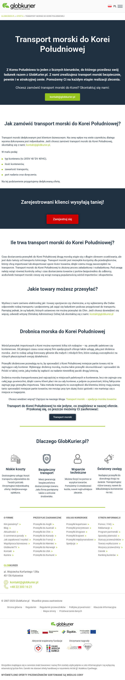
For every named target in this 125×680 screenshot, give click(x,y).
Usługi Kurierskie (76, 517)
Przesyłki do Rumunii (43, 555)
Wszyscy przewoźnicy (109, 547)
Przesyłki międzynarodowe (79, 539)
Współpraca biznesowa (15, 543)
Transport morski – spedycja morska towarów (91, 399)
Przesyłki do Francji (43, 539)
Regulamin (31, 607)
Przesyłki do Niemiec (43, 543)
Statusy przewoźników (109, 539)
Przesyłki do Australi (43, 528)
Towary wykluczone (108, 543)
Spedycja (70, 543)
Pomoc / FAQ (104, 524)
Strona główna (14, 607)
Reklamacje (104, 528)
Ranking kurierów (107, 555)
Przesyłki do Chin (41, 532)
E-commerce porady (14, 536)
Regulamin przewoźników (53, 607)
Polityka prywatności (79, 607)
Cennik (101, 551)
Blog (6, 528)
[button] (112, 6)
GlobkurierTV (10, 547)
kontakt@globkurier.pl (38, 144)
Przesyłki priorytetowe (77, 528)
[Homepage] (26, 6)
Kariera (7, 555)
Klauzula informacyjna (105, 607)
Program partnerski (108, 532)
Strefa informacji (109, 517)
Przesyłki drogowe (75, 532)
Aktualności (10, 532)
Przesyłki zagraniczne (47, 517)
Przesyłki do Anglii (42, 524)
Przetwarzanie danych (70, 611)
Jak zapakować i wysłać (16, 539)
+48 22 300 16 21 (21, 587)
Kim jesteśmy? (11, 524)
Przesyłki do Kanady (43, 536)
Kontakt (8, 551)
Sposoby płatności (107, 536)
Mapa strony (49, 611)
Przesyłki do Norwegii (44, 547)
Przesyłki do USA (41, 551)
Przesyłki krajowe (75, 536)
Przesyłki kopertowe (76, 524)
